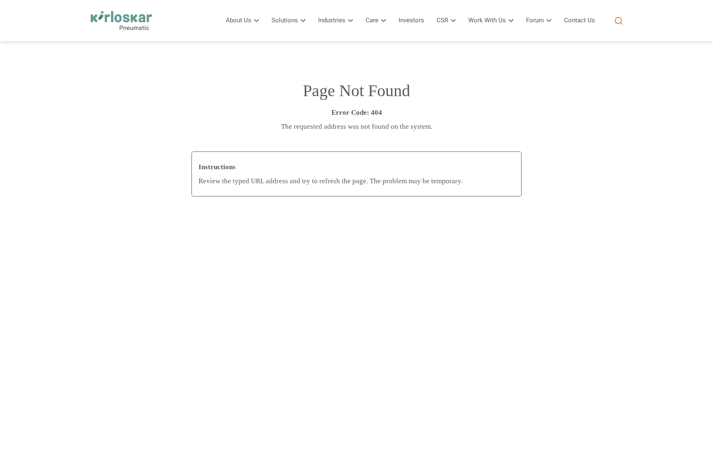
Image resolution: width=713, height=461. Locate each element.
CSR (442, 20)
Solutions (285, 20)
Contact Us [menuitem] (579, 20)
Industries (331, 20)
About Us (238, 20)
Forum (535, 20)
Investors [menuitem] (411, 20)
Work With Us (487, 20)
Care (372, 20)
